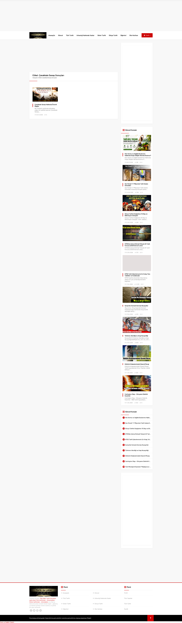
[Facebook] (31, 610)
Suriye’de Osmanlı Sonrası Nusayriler (136, 306)
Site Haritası (133, 35)
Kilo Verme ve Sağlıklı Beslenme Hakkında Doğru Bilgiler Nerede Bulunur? (138, 154)
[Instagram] (37, 610)
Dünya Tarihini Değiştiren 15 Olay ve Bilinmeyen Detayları (136, 214)
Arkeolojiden (51, 600)
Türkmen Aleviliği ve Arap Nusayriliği (136, 336)
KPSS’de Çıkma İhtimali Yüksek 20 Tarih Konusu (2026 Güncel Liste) (137, 244)
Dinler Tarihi (102, 35)
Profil (126, 593)
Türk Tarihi (69, 35)
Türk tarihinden (41, 600)
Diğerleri (123, 35)
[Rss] (40, 610)
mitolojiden (44, 602)
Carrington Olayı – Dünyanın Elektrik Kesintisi (136, 395)
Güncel (60, 35)
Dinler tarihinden (34, 602)
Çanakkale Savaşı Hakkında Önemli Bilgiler (46, 105)
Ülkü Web (43, 598)
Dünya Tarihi (113, 35)
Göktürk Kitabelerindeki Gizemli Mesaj (137, 364)
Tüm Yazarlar (128, 598)
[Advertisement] (91, 15)
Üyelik (126, 609)
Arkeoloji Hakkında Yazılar (85, 35)
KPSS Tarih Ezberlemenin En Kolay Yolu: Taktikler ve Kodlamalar (138, 275)
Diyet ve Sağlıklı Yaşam (7, 622)
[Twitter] (34, 610)
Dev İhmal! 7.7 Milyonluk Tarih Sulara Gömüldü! (136, 184)
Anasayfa (51, 35)
